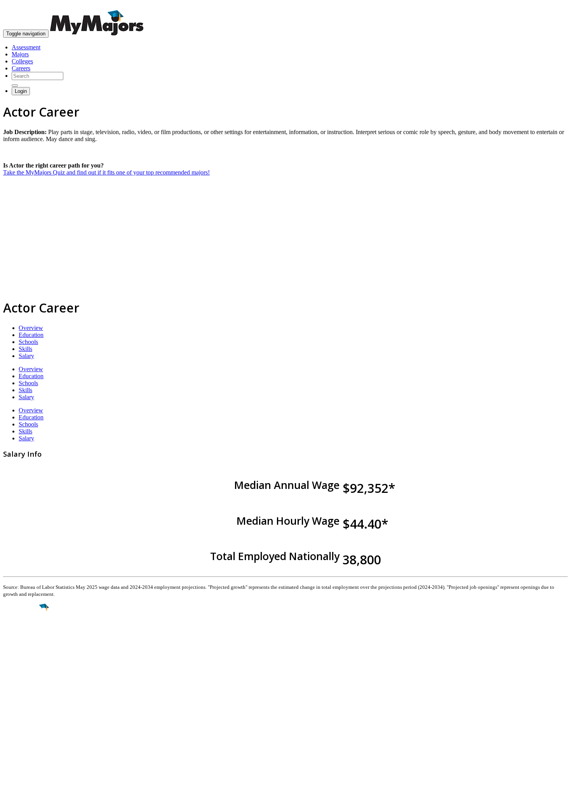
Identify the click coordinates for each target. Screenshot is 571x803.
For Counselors (22, 719)
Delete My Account (27, 740)
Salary (26, 356)
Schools (28, 342)
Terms (10, 793)
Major (21, 633)
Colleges (22, 61)
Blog (9, 747)
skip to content (552, 6)
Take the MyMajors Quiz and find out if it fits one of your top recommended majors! (106, 172)
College (24, 650)
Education (31, 335)
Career (23, 667)
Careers (21, 68)
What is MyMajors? (27, 712)
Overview (31, 328)
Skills (25, 349)
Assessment (26, 47)
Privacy (32, 793)
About (12, 696)
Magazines (16, 733)
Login (21, 91)
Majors (20, 54)
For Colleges (19, 726)
